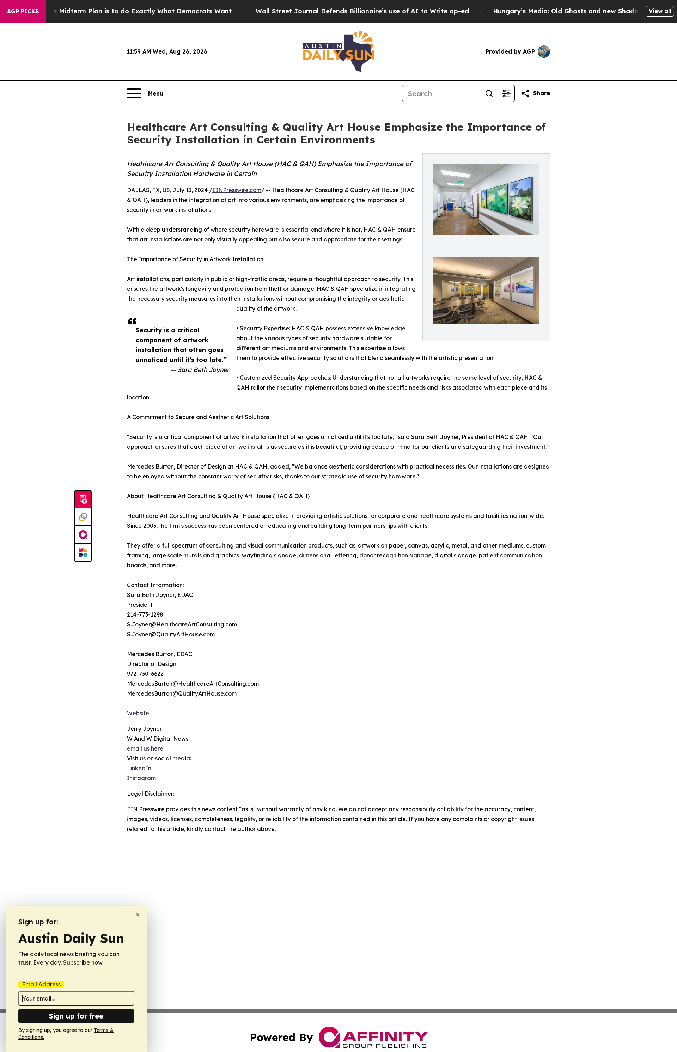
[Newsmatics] (83, 552)
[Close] (137, 914)
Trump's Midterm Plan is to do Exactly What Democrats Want (131, 11)
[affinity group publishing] (83, 535)
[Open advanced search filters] (506, 93)
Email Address (41, 984)
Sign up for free (76, 1015)
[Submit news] (83, 499)
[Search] (489, 93)
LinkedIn (139, 768)
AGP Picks (23, 11)
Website (138, 713)
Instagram (141, 778)
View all (660, 10)
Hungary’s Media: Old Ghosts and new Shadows (570, 11)
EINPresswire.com (236, 190)
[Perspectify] (83, 517)
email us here (145, 748)
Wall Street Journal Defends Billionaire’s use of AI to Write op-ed (362, 11)
